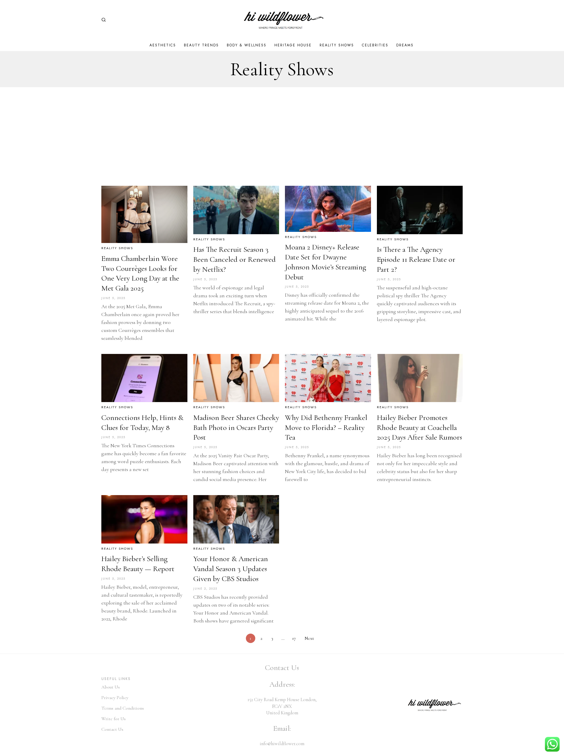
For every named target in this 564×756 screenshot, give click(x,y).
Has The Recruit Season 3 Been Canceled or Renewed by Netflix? (234, 259)
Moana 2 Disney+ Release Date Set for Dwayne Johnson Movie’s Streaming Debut (325, 261)
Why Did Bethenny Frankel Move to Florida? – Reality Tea (326, 427)
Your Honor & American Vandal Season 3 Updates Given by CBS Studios (230, 568)
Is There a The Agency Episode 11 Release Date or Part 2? (416, 259)
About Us (110, 687)
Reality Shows (117, 248)
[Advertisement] (282, 131)
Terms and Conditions (122, 708)
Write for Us (113, 719)
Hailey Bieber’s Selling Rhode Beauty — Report (137, 563)
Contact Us (112, 729)
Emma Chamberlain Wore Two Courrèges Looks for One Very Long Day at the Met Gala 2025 (140, 273)
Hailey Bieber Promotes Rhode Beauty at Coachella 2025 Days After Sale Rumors (419, 427)
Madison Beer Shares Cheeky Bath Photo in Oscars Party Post (236, 427)
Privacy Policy (114, 698)
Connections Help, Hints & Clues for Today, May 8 (142, 422)
